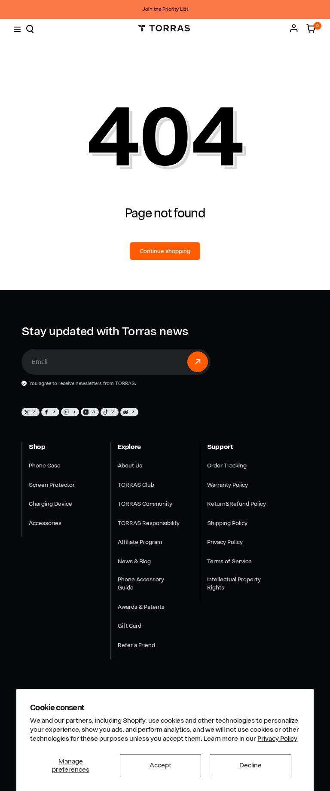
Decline (250, 765)
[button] (16, 28)
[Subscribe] (197, 361)
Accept (160, 765)
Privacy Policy (277, 738)
